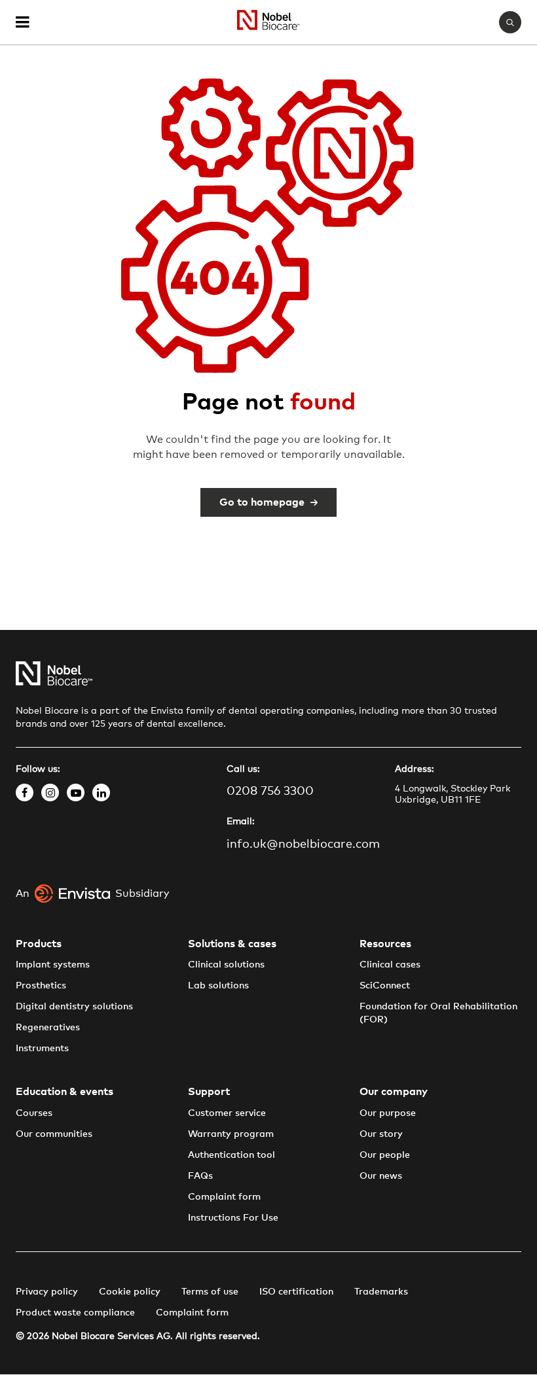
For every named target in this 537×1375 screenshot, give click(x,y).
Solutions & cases (232, 944)
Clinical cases (390, 964)
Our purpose (388, 1113)
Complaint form (224, 1197)
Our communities (54, 1134)
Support (209, 1092)
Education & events (64, 1092)
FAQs (200, 1176)
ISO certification (296, 1292)
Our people (385, 1155)
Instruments (42, 1048)
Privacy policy (47, 1292)
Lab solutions (218, 985)
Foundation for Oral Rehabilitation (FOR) (438, 1013)
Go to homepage (262, 502)
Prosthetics (41, 985)
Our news (381, 1176)
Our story (381, 1134)
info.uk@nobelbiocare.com (303, 844)
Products (39, 944)
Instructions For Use (233, 1218)
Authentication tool (231, 1155)
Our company (394, 1092)
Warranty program (231, 1134)
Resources (385, 944)
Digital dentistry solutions (74, 1006)
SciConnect (385, 985)
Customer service (227, 1113)
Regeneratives (48, 1027)
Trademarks (381, 1292)
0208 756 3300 (270, 791)
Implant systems (53, 964)
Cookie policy (129, 1292)
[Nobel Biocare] (268, 23)
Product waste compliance (75, 1312)
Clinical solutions (226, 964)
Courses (34, 1113)
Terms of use (209, 1292)
